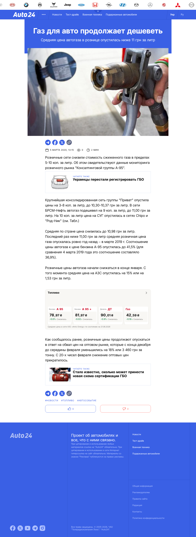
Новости (57, 14)
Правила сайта (139, 499)
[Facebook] (12, 528)
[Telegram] (35, 528)
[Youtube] (27, 528)
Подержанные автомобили (121, 14)
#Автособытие (86, 400)
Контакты (137, 511)
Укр (172, 14)
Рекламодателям (141, 492)
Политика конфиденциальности (148, 518)
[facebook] (55, 142)
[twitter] (62, 142)
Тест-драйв (72, 14)
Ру (182, 14)
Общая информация (142, 486)
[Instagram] (42, 528)
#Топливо (67, 400)
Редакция (137, 505)
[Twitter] (20, 528)
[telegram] (48, 142)
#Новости (51, 400)
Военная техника (92, 14)
